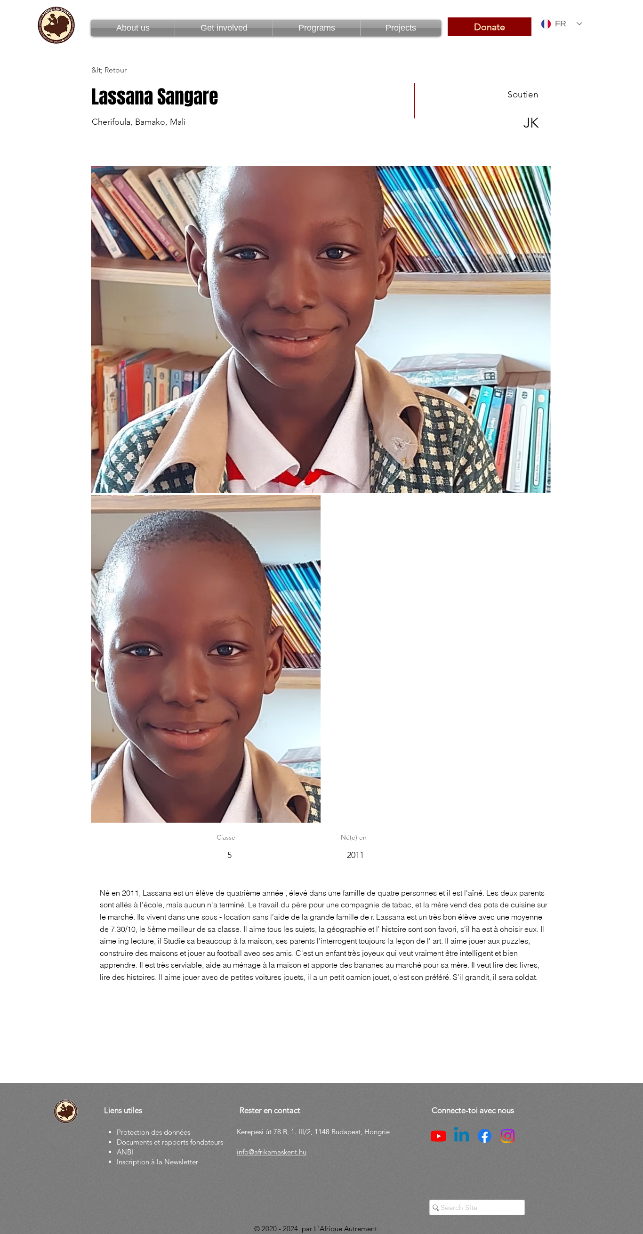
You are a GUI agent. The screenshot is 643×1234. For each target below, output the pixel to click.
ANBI (125, 1151)
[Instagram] (507, 1136)
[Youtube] (438, 1136)
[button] (316, 28)
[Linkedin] (461, 1136)
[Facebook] (484, 1136)
